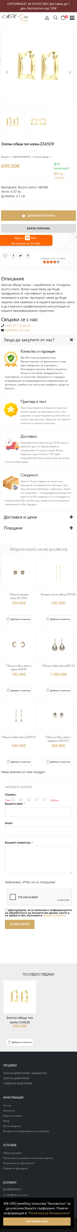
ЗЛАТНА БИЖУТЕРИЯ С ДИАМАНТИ (25, 1073)
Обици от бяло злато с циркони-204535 (58, 739)
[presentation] (7, 72)
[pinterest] (28, 256)
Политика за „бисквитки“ (19, 1163)
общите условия (54, 915)
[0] (63, 18)
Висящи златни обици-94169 (58, 594)
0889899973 (13, 1189)
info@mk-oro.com (17, 330)
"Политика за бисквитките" (49, 1213)
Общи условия (12, 1152)
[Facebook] (13, 256)
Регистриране (12, 1126)
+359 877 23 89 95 (18, 326)
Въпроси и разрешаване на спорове (26, 1131)
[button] (47, 18)
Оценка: (10, 794)
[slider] (51, 262)
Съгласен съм (36, 1221)
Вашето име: (15, 804)
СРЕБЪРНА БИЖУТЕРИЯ (17, 1083)
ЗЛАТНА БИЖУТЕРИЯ (16, 1078)
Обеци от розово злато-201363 (18, 596)
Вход (6, 1120)
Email (8, 823)
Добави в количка (21, 619)
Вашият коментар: (19, 842)
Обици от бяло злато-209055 (18, 737)
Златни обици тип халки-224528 (19, 1020)
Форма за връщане (15, 1168)
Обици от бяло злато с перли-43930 (18, 667)
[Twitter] (21, 256)
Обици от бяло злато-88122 (58, 666)
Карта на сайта (12, 1115)
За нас (7, 1105)
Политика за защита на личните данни (28, 1158)
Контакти (9, 1110)
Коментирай (19, 924)
